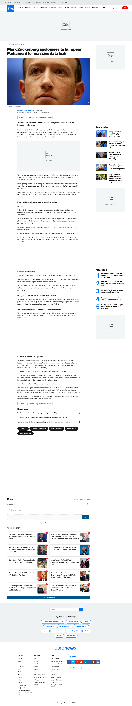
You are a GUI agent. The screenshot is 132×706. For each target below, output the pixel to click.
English (8, 2)
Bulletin (36, 661)
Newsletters (73, 668)
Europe (28, 8)
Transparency (55, 672)
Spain (87, 631)
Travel (60, 8)
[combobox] (72, 2)
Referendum (50, 626)
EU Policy (43, 8)
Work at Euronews (56, 677)
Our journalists (22, 688)
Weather (36, 664)
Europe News (20, 44)
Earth (81, 8)
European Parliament (39, 428)
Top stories (102, 127)
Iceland (86, 621)
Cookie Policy (55, 666)
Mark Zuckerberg (25, 433)
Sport (45, 631)
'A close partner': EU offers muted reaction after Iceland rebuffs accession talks (42, 417)
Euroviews (96, 8)
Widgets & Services (40, 677)
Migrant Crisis (57, 631)
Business (52, 8)
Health (87, 8)
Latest (20, 8)
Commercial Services (57, 661)
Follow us (37, 669)
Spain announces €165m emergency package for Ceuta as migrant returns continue (43, 422)
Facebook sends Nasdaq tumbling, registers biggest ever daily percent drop (41, 413)
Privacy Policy (55, 669)
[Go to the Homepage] (10, 8)
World (35, 8)
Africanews (37, 680)
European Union (81, 626)
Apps (35, 672)
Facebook (23, 428)
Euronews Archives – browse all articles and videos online (25, 693)
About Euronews (56, 658)
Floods (59, 635)
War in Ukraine (73, 621)
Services (37, 655)
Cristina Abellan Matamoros (26, 110)
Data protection (56, 428)
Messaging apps (39, 674)
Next (67, 8)
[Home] (7, 44)
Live (125, 8)
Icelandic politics (73, 631)
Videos (20, 682)
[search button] (63, 2)
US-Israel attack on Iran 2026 (53, 621)
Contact (53, 674)
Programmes (22, 685)
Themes (20, 655)
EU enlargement (64, 626)
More (52, 655)
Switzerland (71, 635)
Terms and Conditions (57, 664)
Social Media (71, 428)
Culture (74, 8)
